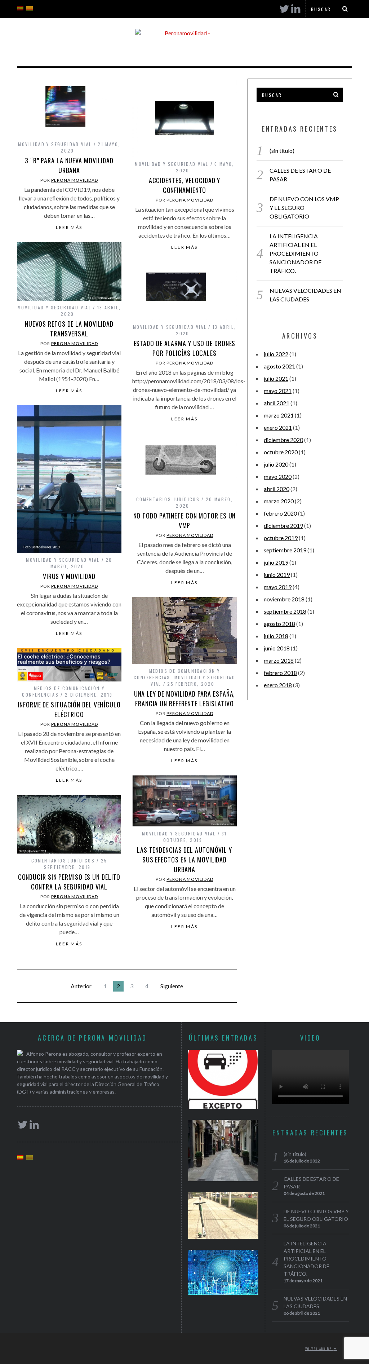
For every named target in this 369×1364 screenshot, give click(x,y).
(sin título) (282, 150)
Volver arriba (319, 1348)
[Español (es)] (20, 7)
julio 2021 (276, 378)
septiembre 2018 (285, 611)
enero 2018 (278, 684)
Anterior (81, 986)
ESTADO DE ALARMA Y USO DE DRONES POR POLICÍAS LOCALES (185, 348)
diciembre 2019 (283, 525)
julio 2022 (276, 353)
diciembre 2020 (283, 439)
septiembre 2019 (285, 550)
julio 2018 (276, 635)
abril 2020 (276, 488)
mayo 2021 (278, 390)
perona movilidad (74, 180)
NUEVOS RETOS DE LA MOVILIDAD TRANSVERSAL (69, 328)
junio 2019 (277, 574)
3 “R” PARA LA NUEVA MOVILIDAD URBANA (69, 165)
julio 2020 (276, 464)
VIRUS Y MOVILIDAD (69, 576)
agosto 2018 (279, 623)
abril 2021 (276, 403)
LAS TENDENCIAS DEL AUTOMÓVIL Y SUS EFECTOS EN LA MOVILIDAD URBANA (184, 859)
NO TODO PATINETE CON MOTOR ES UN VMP (184, 520)
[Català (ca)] (29, 7)
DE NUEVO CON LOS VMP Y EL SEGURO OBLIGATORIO (304, 207)
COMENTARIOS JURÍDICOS (168, 499)
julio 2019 (276, 562)
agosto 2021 (279, 366)
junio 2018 (277, 648)
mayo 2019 (278, 586)
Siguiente (171, 986)
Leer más (69, 227)
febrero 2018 (280, 672)
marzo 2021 (279, 415)
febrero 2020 (280, 513)
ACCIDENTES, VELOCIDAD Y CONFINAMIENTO (185, 185)
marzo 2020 (279, 501)
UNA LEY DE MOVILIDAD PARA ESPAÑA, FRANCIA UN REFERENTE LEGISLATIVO (184, 698)
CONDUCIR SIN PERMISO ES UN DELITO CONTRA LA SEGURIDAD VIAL (69, 881)
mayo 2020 (278, 476)
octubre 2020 (281, 452)
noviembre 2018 (284, 599)
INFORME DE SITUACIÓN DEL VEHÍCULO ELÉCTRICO (69, 709)
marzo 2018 (279, 660)
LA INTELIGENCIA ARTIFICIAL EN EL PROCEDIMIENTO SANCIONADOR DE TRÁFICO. (295, 253)
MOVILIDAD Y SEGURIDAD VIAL (55, 144)
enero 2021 (278, 427)
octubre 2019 (281, 537)
